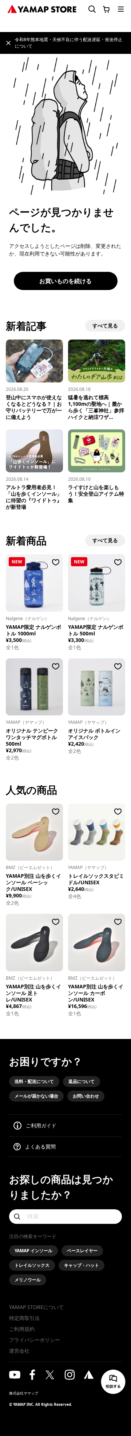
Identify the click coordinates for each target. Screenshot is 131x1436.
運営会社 (19, 1350)
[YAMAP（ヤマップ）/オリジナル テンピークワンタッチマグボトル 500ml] (34, 686)
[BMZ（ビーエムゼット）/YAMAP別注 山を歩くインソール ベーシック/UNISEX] (34, 832)
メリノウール (28, 1280)
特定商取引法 (24, 1317)
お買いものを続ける (65, 281)
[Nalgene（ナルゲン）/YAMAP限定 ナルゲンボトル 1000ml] (34, 582)
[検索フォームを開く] (89, 9)
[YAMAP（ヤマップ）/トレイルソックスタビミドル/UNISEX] (96, 832)
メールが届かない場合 (36, 1096)
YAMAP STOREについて (36, 1307)
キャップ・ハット (81, 1265)
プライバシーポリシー (34, 1339)
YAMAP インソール (33, 1250)
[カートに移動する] (106, 9)
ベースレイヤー (82, 1250)
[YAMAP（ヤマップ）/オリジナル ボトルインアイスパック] (96, 686)
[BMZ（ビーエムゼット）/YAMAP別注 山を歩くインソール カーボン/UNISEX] (96, 942)
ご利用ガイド (41, 1125)
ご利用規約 (22, 1328)
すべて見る (105, 325)
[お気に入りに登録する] (55, 562)
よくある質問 (40, 1146)
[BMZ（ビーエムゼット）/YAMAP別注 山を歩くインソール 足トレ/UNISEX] (34, 942)
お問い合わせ (86, 1096)
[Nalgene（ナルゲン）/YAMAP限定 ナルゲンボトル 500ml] (96, 582)
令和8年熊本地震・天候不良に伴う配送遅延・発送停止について (68, 42)
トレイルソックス (32, 1265)
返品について (81, 1081)
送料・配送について (34, 1081)
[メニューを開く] (120, 9)
